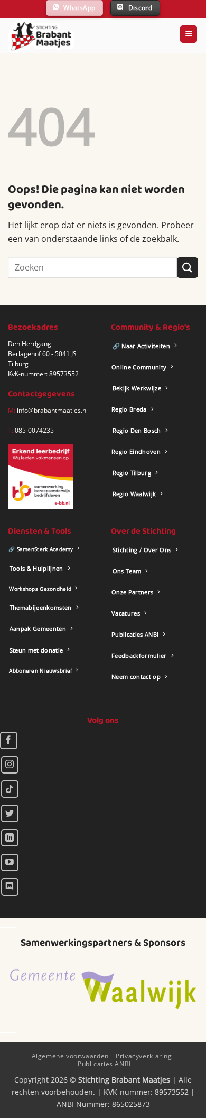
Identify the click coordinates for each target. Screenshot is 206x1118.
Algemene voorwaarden (70, 1055)
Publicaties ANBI (104, 1063)
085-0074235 (34, 430)
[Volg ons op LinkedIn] (9, 837)
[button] (188, 34)
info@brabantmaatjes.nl (51, 410)
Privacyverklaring (144, 1055)
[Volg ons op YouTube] (9, 862)
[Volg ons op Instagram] (9, 765)
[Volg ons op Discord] (9, 887)
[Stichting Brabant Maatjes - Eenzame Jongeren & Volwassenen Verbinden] (41, 35)
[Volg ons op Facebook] (8, 740)
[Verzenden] (187, 267)
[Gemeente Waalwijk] (103, 989)
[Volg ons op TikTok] (9, 789)
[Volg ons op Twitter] (9, 813)
